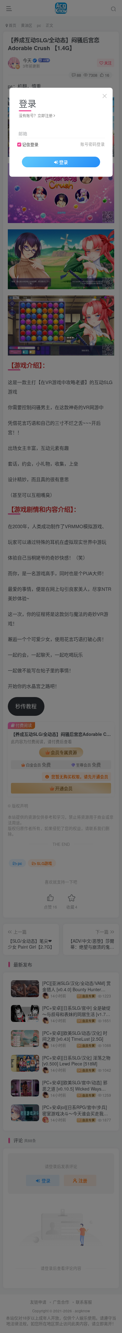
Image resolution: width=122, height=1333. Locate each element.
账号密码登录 (92, 144)
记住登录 (30, 144)
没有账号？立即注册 (36, 115)
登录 (63, 162)
